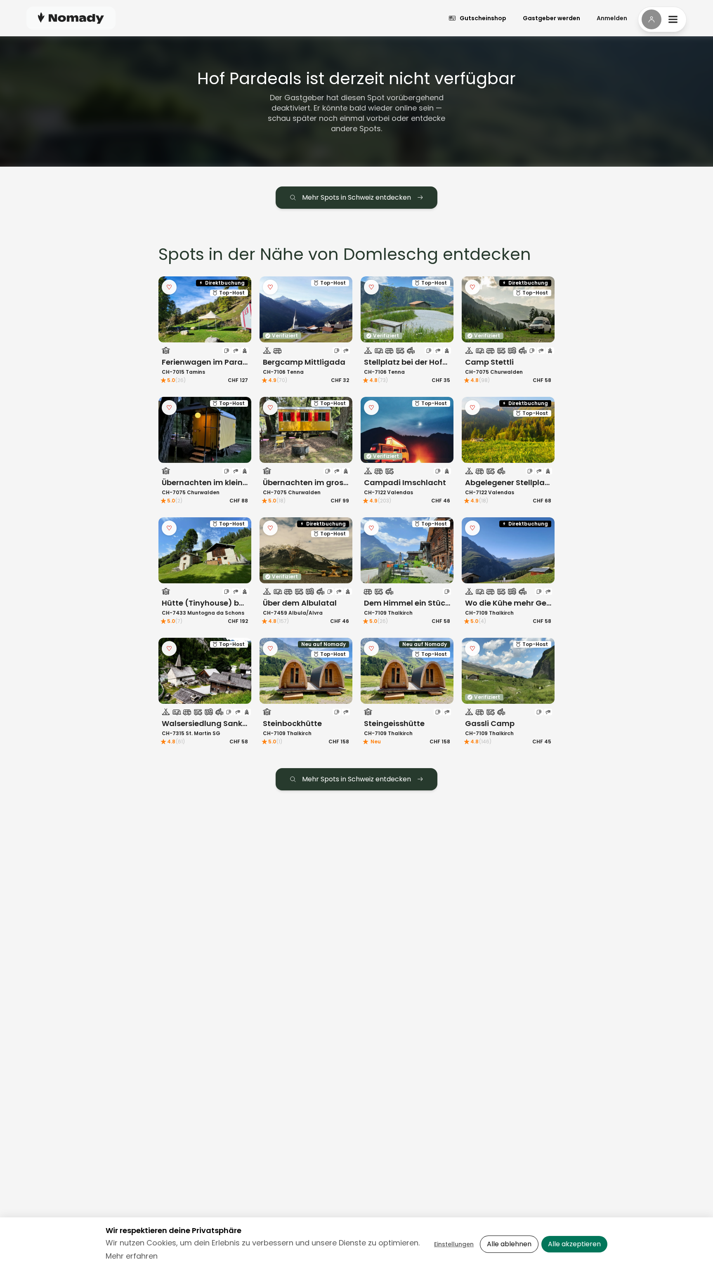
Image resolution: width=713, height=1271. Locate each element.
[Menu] (662, 19)
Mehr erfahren (132, 1256)
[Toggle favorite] (169, 287)
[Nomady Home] (71, 18)
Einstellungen (454, 1244)
